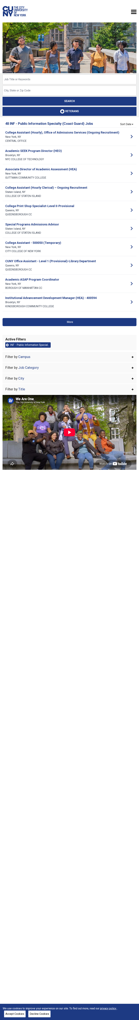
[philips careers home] (15, 11)
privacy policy (108, 1008)
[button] (69, 357)
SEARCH (69, 101)
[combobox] (69, 79)
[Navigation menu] (133, 11)
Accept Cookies (14, 1013)
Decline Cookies (39, 1013)
